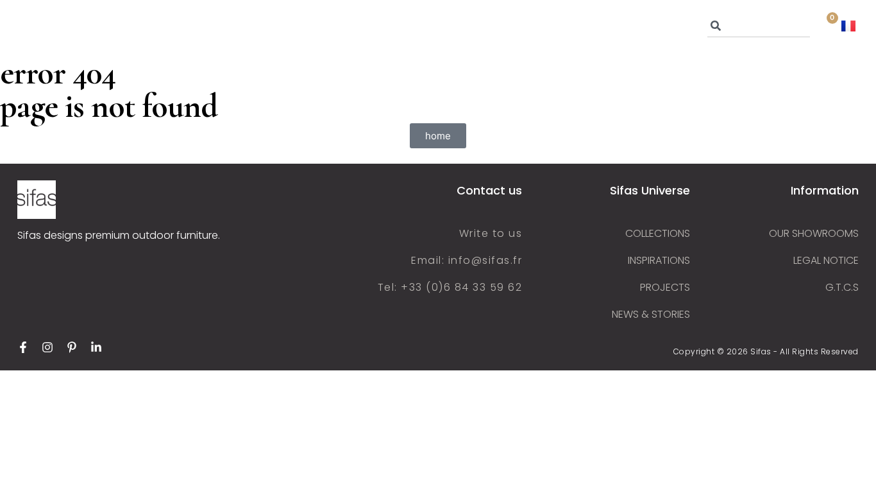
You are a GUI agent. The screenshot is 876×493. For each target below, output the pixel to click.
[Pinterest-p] (72, 347)
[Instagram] (47, 347)
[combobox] (758, 25)
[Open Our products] (266, 25)
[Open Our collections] (385, 25)
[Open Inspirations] (482, 25)
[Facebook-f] (23, 347)
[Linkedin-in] (96, 347)
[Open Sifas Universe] (159, 25)
